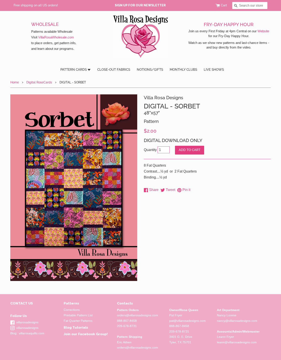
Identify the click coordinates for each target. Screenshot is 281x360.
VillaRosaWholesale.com (56, 37)
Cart (224, 5)
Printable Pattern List (78, 315)
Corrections (72, 309)
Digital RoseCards (39, 82)
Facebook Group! (93, 334)
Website (263, 31)
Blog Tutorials (76, 327)
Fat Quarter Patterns (78, 320)
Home (14, 82)
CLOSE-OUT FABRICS (113, 70)
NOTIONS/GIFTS (150, 70)
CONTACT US (21, 303)
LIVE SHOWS (214, 70)
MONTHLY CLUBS (183, 70)
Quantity (150, 150)
